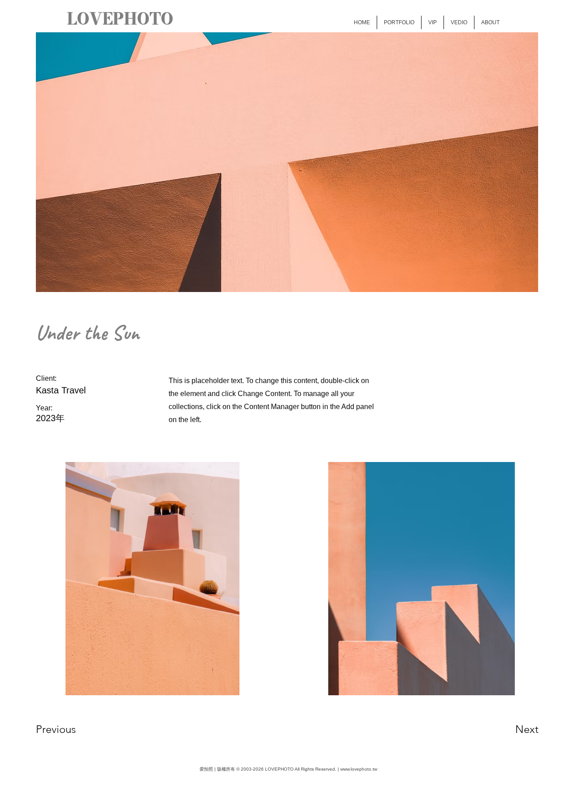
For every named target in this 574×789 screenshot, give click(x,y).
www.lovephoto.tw (358, 769)
